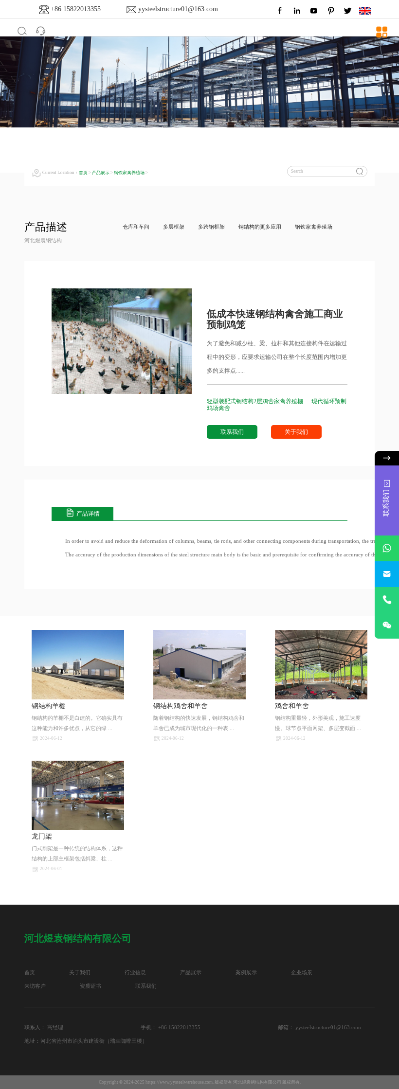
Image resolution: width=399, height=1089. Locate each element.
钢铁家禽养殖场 (129, 172)
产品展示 (100, 172)
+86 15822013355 (76, 9)
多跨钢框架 (211, 227)
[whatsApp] (387, 548)
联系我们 (232, 431)
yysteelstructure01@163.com (178, 9)
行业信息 (135, 972)
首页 (83, 172)
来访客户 (35, 986)
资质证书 (90, 986)
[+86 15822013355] (387, 600)
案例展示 (246, 972)
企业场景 (301, 972)
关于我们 (296, 431)
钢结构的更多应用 (259, 227)
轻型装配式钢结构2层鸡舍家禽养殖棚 (256, 401)
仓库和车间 (136, 227)
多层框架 (173, 227)
